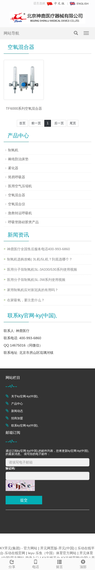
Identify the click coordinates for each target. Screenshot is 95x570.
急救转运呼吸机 (20, 213)
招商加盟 (17, 418)
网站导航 (11, 33)
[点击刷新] (20, 485)
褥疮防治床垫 (18, 159)
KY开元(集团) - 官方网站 (18, 548)
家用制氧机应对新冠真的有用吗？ (32, 290)
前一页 (36, 123)
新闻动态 (17, 411)
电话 (35, 567)
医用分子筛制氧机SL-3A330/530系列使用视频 (42, 269)
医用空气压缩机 (20, 186)
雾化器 (13, 168)
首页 (22, 123)
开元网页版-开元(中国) (57, 548)
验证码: (10, 468)
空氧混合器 (16, 195)
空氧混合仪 (16, 204)
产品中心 (17, 403)
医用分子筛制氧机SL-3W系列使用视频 (36, 280)
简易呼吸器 (16, 177)
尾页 (73, 123)
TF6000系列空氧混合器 (24, 108)
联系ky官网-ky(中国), (24, 425)
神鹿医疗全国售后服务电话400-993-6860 (38, 249)
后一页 (59, 123)
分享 (12, 567)
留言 (59, 567)
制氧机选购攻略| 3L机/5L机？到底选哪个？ (39, 259)
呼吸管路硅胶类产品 (23, 222)
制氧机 (13, 150)
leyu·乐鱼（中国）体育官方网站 (52, 553)
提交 (24, 500)
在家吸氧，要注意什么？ (26, 300)
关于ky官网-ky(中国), (24, 396)
